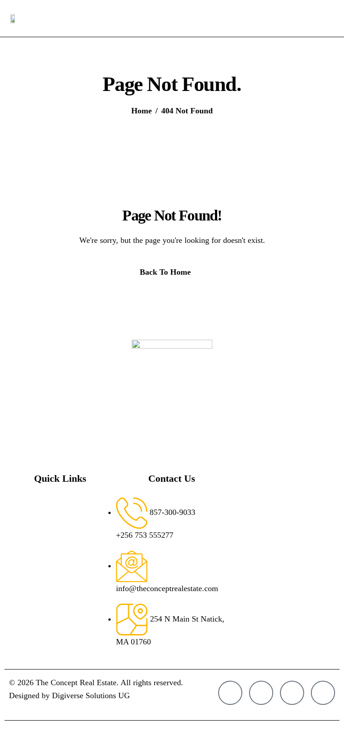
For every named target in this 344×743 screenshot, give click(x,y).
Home (59, 503)
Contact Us (67, 569)
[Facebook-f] (261, 693)
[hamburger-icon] (326, 18)
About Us (64, 525)
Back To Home (165, 272)
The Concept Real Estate (76, 682)
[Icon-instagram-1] (230, 693)
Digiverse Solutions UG (91, 695)
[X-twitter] (292, 693)
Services (62, 547)
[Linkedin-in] (323, 693)
